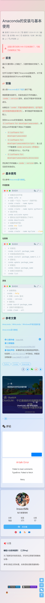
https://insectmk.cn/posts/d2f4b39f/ (20, 347)
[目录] (41, 585)
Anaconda (25, 364)
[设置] (41, 580)
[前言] (6, 58)
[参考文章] (9, 318)
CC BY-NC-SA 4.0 (17, 354)
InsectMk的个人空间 (20, 357)
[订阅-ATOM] (25, 532)
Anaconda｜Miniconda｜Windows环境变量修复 (21, 324)
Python (6, 364)
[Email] (29, 532)
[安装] (6, 83)
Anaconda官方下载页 (16, 89)
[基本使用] (9, 173)
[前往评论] (41, 590)
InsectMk (19, 340)
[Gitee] (16, 532)
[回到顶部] (41, 595)
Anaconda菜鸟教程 (17, 180)
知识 (4, 35)
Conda (15, 364)
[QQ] (20, 532)
